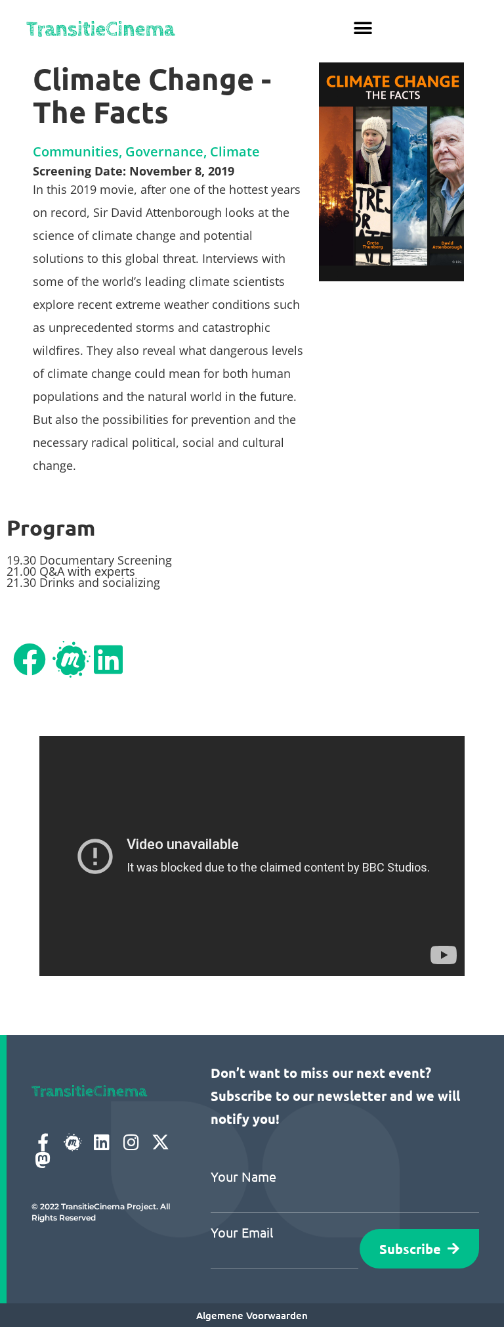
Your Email (242, 1232)
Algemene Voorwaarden (252, 1315)
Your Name (243, 1176)
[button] (363, 28)
